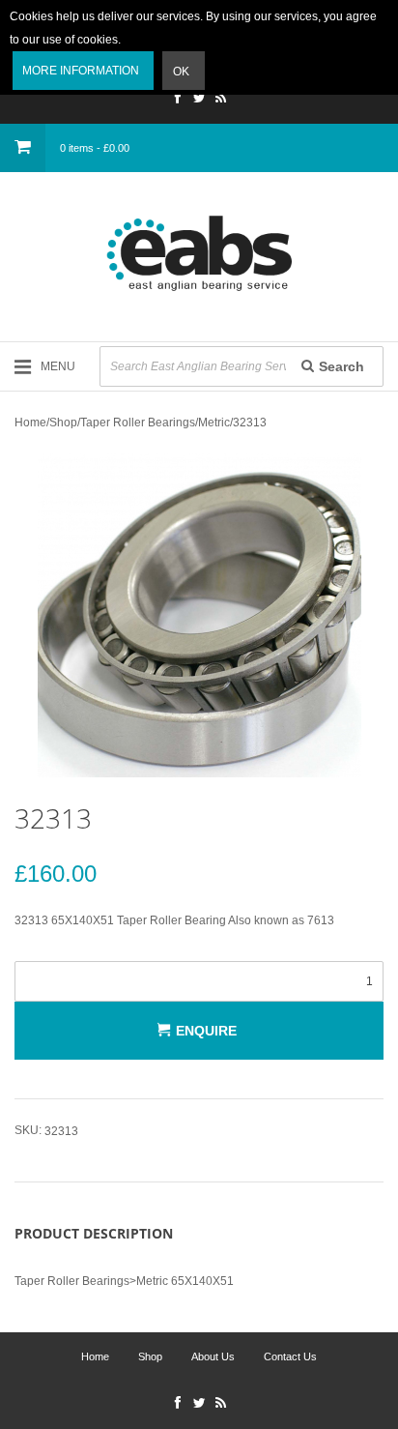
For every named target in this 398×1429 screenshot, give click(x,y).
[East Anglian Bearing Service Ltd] (199, 253)
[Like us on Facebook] (177, 99)
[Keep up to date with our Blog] (220, 99)
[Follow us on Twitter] (199, 99)
